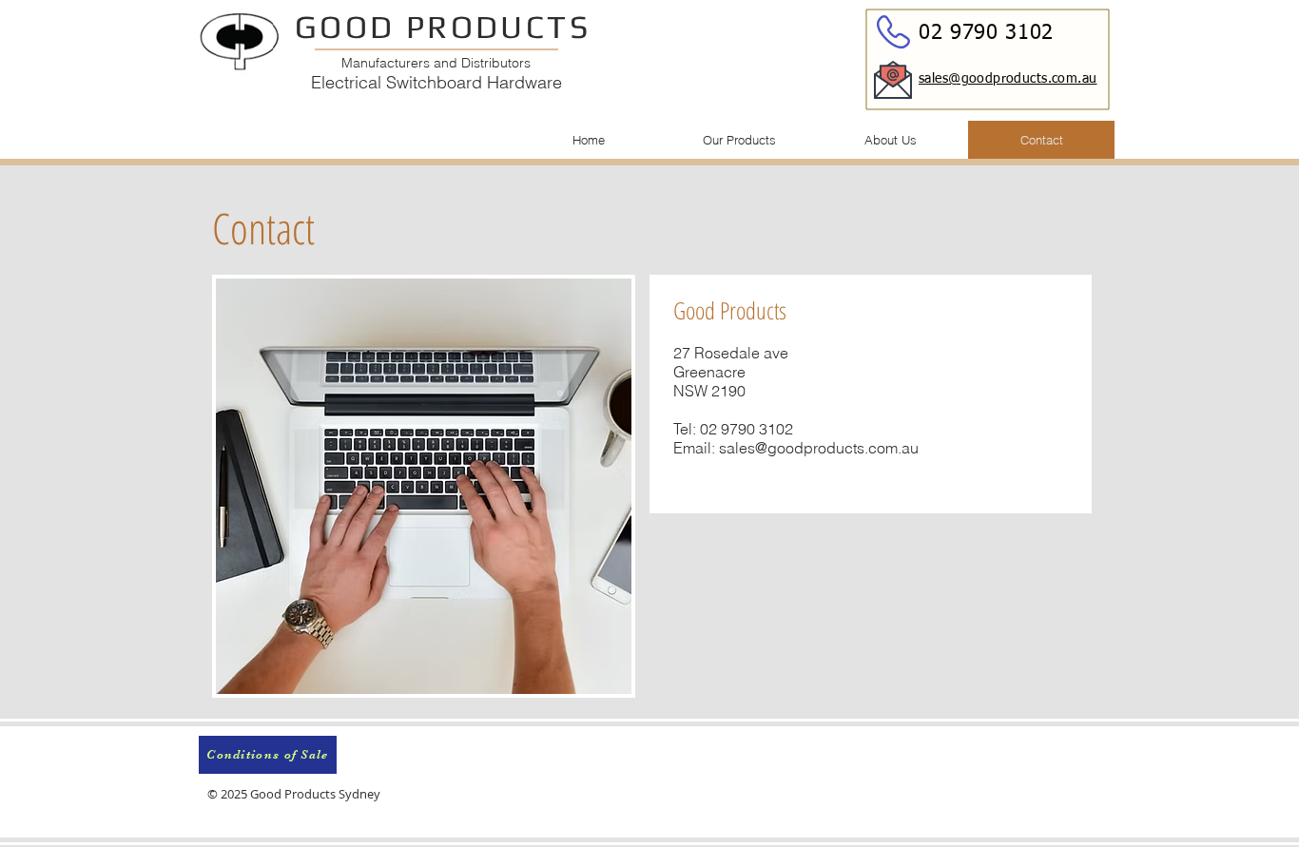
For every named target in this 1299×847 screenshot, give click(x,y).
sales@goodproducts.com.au (819, 447)
